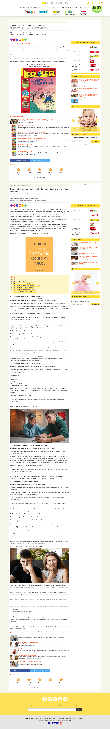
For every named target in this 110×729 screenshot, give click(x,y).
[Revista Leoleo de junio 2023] (14, 147)
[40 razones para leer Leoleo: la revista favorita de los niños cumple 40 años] (74, 85)
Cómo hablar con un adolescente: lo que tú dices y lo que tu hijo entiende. (36, 119)
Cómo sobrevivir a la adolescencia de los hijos (29, 661)
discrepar (63, 525)
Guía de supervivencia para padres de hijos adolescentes (32, 648)
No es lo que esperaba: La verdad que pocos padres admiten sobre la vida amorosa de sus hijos (88, 258)
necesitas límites (59, 337)
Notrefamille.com (37, 718)
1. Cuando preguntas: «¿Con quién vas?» (24, 280)
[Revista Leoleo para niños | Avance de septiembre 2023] (14, 134)
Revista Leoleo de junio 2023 (25, 144)
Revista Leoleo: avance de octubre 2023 (28, 125)
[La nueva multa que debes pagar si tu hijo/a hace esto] (74, 263)
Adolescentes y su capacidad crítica (27, 655)
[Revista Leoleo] (94, 56)
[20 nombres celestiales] (85, 282)
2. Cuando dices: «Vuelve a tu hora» (23, 282)
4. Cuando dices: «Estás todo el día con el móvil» (27, 285)
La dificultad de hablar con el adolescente (28, 642)
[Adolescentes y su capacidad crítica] (14, 657)
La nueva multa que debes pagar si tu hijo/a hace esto (89, 263)
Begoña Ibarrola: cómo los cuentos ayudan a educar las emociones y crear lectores (89, 80)
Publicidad (35, 716)
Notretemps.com (60, 718)
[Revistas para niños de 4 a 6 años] (43, 12)
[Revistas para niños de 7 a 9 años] (56, 12)
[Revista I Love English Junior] (94, 65)
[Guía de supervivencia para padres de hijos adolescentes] (14, 651)
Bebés (41, 7)
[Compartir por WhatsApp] (25, 39)
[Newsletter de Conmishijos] (22, 39)
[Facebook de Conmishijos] (17, 39)
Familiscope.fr (52, 718)
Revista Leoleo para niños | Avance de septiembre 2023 (31, 132)
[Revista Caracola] (94, 52)
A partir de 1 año (76, 47)
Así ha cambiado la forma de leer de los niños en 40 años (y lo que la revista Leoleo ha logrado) (89, 90)
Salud (81, 7)
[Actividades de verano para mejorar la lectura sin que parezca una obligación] (74, 101)
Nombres (34, 7)
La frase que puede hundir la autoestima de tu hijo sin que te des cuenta (89, 248)
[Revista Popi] (94, 47)
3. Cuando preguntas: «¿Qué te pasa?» (24, 284)
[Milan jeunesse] (61, 723)
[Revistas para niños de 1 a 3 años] (30, 12)
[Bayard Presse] (53, 723)
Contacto (61, 716)
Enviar (79, 709)
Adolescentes (26, 185)
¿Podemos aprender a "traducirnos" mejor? (25, 291)
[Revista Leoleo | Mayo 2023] (14, 153)
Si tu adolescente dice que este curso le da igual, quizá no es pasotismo (89, 243)
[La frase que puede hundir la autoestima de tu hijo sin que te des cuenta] (74, 248)
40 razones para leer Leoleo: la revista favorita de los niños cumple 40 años (88, 84)
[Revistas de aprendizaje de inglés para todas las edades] (83, 12)
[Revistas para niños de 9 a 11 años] (70, 12)
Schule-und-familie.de (70, 718)
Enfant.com (45, 718)
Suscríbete (95, 141)
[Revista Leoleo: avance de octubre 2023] (14, 127)
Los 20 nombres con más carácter (85, 130)
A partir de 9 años (77, 60)
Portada (13, 22)
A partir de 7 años (77, 56)
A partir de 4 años (77, 51)
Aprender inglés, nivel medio (76, 70)
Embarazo (25, 7)
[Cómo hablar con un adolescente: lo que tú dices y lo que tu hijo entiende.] (14, 121)
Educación (60, 7)
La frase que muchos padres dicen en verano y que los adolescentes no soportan (38, 636)
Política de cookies (69, 716)
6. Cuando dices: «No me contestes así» (24, 289)
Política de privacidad (45, 716)
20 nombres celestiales (85, 292)
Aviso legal (29, 716)
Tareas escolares (71, 7)
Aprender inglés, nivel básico (76, 65)
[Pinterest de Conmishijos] (14, 39)
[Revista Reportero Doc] (94, 61)
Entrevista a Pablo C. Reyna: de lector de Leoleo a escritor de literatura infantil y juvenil (88, 95)
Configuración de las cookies (83, 716)
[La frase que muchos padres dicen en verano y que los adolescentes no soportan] (14, 638)
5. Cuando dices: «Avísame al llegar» (23, 287)
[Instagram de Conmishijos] (11, 39)
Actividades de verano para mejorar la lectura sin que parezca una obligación (88, 100)
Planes (87, 7)
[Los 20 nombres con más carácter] (85, 120)
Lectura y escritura (27, 22)
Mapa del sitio (54, 716)
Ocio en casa (49, 7)
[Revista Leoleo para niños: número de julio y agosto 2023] (14, 140)
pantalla (64, 460)
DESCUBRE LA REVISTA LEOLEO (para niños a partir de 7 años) (39, 65)
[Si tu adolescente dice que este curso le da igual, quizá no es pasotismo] (74, 244)
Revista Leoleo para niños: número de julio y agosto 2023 (32, 138)
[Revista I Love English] (94, 70)
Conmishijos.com (80, 718)
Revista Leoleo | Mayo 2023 (25, 151)
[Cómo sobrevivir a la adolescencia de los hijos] (14, 663)
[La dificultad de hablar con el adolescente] (14, 644)
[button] (73, 120)
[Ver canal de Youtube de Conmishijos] (19, 39)
